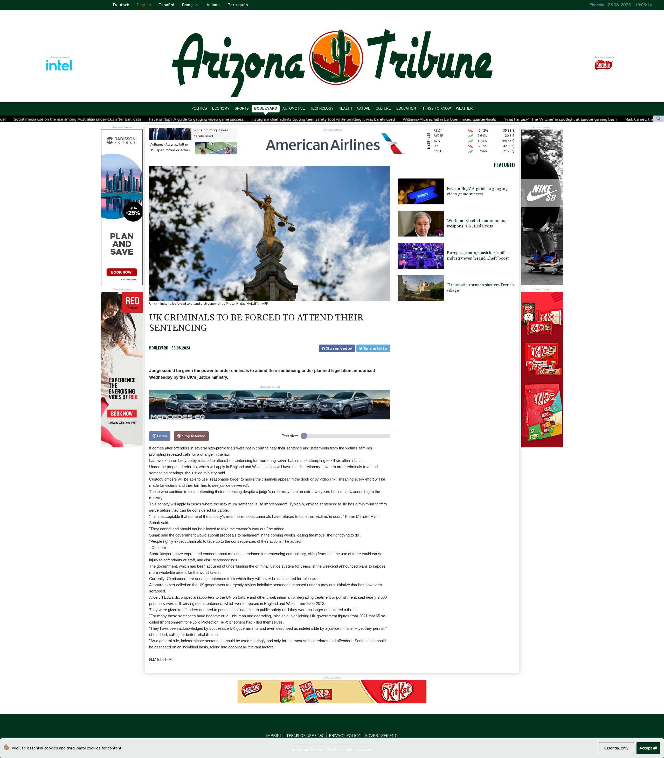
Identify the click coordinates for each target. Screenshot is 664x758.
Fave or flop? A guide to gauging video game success (111, 119)
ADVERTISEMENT (380, 735)
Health (345, 108)
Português (237, 5)
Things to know (436, 108)
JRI (436, 149)
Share (338, 348)
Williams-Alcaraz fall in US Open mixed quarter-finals (364, 119)
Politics (199, 108)
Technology (322, 108)
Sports (242, 108)
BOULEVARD (158, 348)
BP (436, 134)
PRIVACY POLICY (344, 735)
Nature (363, 108)
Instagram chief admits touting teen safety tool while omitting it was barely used (238, 119)
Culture (383, 108)
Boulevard (265, 108)
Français (190, 5)
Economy (221, 108)
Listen (161, 436)
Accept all (648, 748)
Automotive (293, 108)
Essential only (616, 748)
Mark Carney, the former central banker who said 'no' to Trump (594, 119)
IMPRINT (274, 735)
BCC (437, 144)
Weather (464, 108)
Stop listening (193, 436)
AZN (437, 129)
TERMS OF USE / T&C (305, 735)
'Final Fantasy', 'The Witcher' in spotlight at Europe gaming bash (475, 119)
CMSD (438, 139)
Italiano (212, 5)
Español (166, 5)
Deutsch (121, 5)
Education (406, 108)
